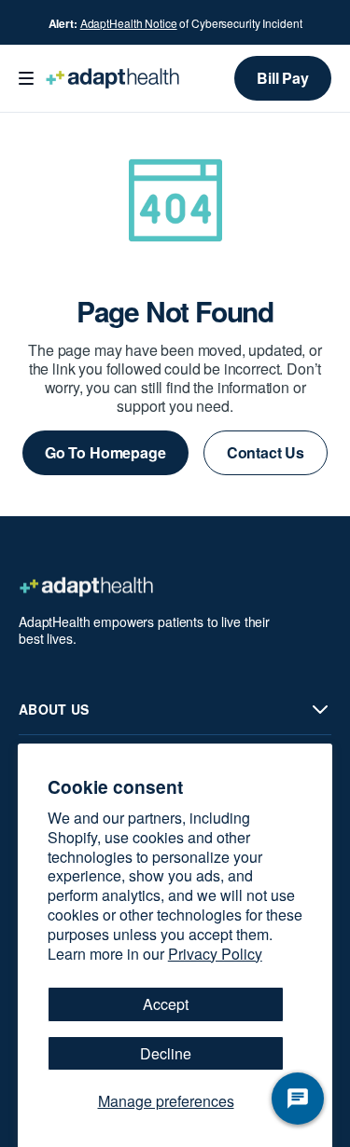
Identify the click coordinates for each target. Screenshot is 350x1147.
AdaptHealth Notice (128, 23)
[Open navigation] (26, 78)
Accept (166, 1004)
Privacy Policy (215, 953)
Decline (165, 1053)
